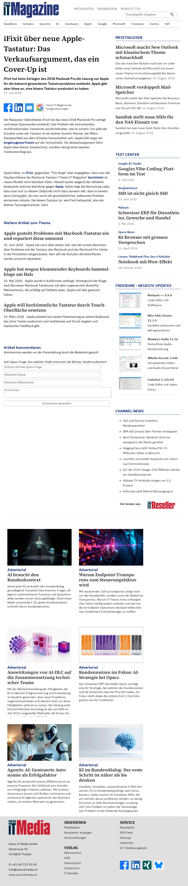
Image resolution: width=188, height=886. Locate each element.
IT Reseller (71, 873)
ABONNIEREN (107, 9)
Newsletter (127, 827)
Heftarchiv (127, 843)
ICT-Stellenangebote (133, 848)
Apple (59, 187)
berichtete (95, 177)
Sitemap (125, 837)
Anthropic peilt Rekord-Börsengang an (148, 491)
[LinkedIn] (137, 868)
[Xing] (148, 868)
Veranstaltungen (75, 837)
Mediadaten (72, 827)
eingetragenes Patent (19, 143)
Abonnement (72, 853)
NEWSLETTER (130, 9)
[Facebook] (125, 868)
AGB (67, 858)
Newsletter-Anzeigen (78, 832)
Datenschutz (72, 863)
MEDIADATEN (84, 9)
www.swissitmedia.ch (23, 874)
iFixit (29, 173)
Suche (152, 9)
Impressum (71, 868)
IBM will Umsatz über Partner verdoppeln (150, 431)
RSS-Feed (126, 832)
